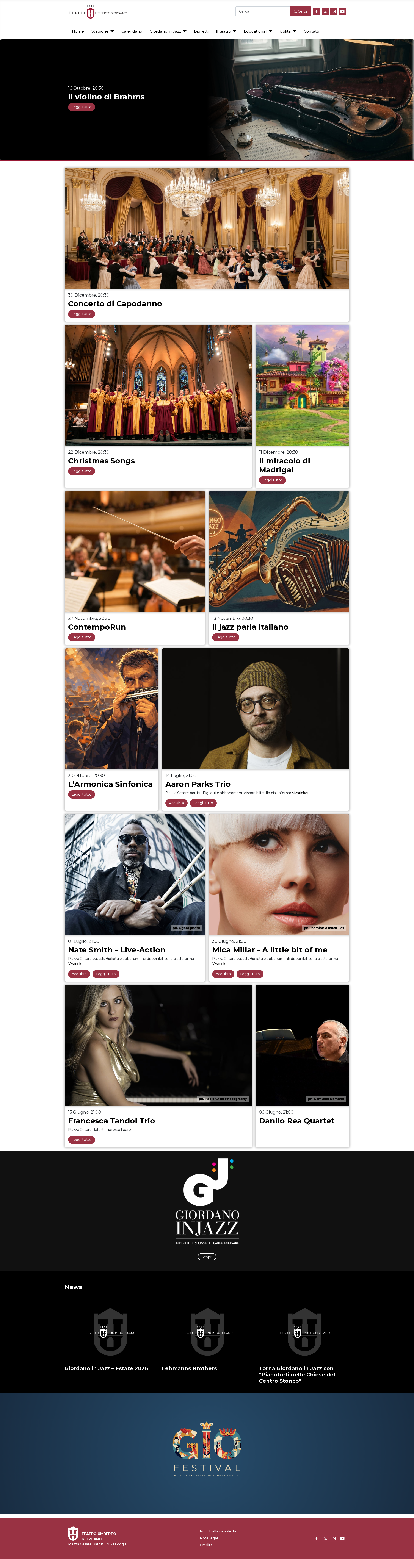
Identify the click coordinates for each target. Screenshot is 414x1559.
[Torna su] (406, 1551)
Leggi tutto (81, 107)
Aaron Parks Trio (198, 784)
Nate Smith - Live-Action (117, 949)
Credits (206, 1545)
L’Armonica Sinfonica (110, 784)
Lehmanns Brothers (189, 1368)
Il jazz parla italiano (250, 627)
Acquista (176, 803)
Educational (255, 31)
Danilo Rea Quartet (297, 1120)
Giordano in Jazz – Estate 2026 (106, 1368)
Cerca (303, 11)
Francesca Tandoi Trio (111, 1120)
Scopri (207, 1257)
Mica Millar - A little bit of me (270, 949)
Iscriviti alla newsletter (219, 1531)
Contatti (311, 31)
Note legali (209, 1538)
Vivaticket (300, 793)
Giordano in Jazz (165, 31)
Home (78, 31)
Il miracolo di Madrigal (284, 465)
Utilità (285, 31)
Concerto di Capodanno (115, 303)
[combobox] (262, 11)
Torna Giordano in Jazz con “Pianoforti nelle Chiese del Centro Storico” (297, 1374)
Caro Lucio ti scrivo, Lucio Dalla (130, 96)
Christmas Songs (101, 460)
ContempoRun (97, 627)
